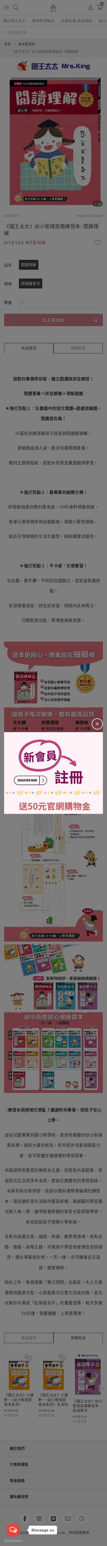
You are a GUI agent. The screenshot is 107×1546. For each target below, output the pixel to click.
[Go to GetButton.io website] (13, 1540)
